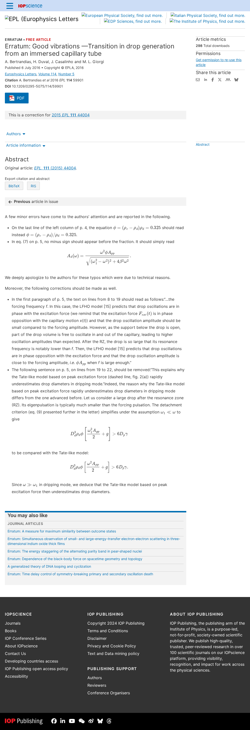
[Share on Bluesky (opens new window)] (236, 79)
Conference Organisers (108, 692)
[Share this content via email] (198, 79)
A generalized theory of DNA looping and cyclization (49, 566)
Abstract (202, 144)
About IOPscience (21, 645)
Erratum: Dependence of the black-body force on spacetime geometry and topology (75, 559)
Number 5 (66, 74)
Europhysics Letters (20, 74)
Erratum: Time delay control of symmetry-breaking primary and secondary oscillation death (80, 574)
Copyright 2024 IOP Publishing (116, 623)
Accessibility (16, 676)
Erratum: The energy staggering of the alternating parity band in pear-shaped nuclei (75, 551)
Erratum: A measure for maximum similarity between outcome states (62, 531)
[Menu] (10, 5)
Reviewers (96, 685)
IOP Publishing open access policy (36, 668)
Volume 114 (47, 74)
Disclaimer (97, 638)
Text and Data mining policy (113, 653)
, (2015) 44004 (55, 168)
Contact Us (15, 653)
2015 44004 (71, 114)
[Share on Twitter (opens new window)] (220, 79)
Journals (13, 623)
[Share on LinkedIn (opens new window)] (206, 79)
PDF (23, 98)
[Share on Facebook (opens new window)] (212, 79)
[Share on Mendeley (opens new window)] (228, 79)
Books (10, 630)
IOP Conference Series (25, 638)
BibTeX (14, 186)
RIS (33, 186)
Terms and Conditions (107, 630)
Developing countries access (31, 661)
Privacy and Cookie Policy (111, 645)
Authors (13, 133)
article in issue (36, 201)
